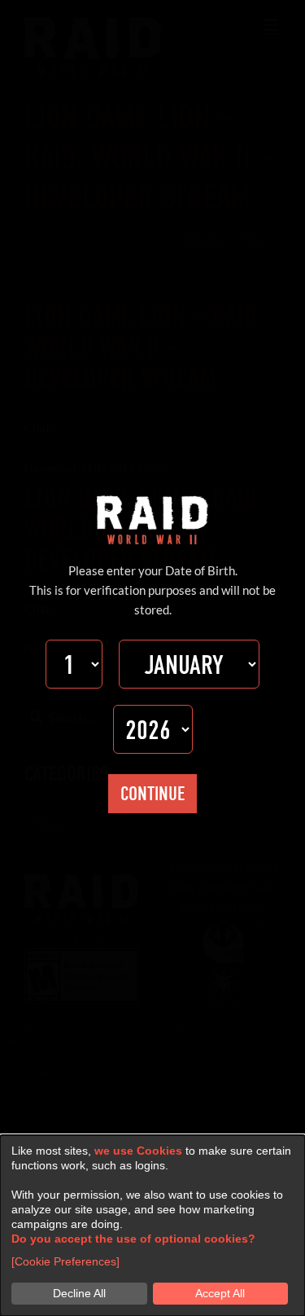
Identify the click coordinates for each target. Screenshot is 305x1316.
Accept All (220, 1293)
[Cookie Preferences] (65, 1261)
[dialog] (152, 1225)
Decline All (79, 1293)
